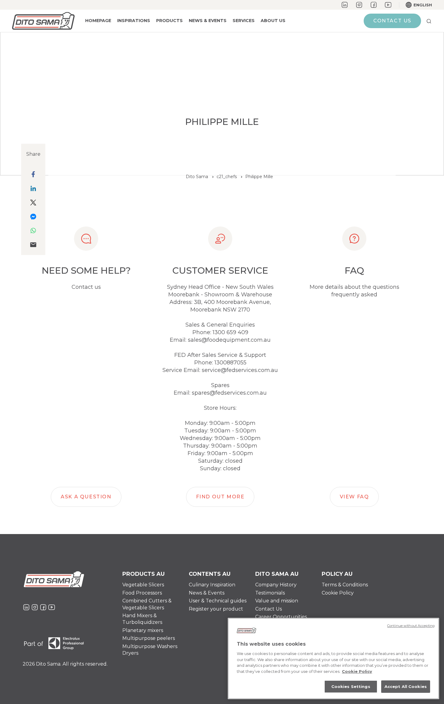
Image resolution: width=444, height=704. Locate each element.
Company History (276, 585)
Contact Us (268, 609)
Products (169, 20)
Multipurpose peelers (148, 638)
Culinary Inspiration (212, 585)
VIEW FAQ (354, 497)
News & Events (206, 593)
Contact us (392, 21)
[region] (333, 658)
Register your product (216, 609)
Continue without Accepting (411, 626)
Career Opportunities (281, 617)
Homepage (98, 20)
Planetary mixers (142, 630)
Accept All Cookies (405, 686)
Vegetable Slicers (143, 585)
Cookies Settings (350, 686)
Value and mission (276, 601)
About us (273, 20)
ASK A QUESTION (86, 497)
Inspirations (133, 20)
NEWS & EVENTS (208, 20)
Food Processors (142, 593)
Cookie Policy (338, 593)
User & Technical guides (217, 601)
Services (244, 20)
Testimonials (270, 593)
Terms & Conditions (345, 585)
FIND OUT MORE (220, 497)
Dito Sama (197, 176)
